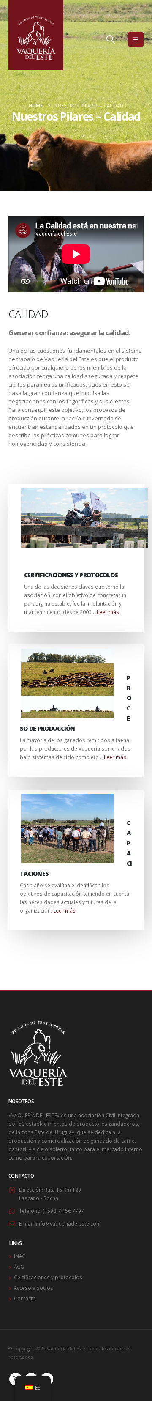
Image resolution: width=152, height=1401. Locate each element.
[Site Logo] (35, 35)
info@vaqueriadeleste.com (68, 1223)
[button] (110, 39)
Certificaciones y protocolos (48, 1277)
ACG (19, 1266)
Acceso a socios (33, 1287)
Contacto (25, 1298)
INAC (19, 1256)
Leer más (108, 612)
